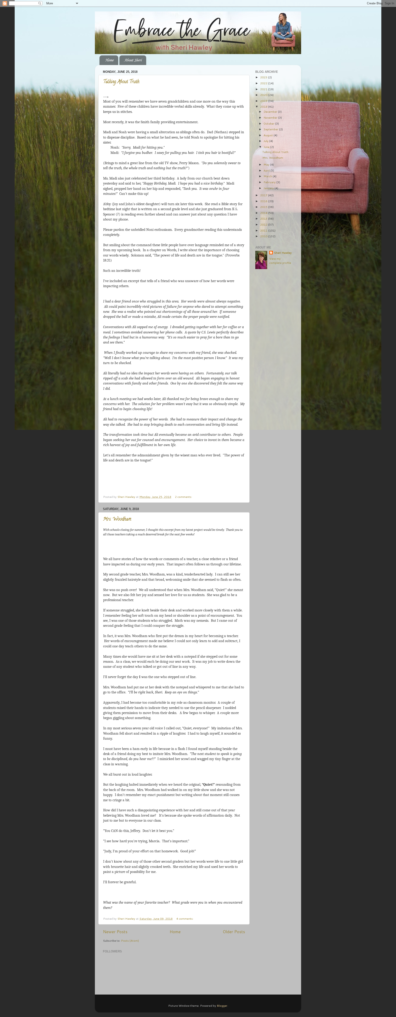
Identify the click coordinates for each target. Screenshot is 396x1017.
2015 (264, 207)
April (267, 170)
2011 (264, 230)
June (267, 147)
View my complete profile (280, 260)
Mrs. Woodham (117, 519)
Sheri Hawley (283, 253)
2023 (264, 77)
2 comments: (184, 497)
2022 (264, 83)
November (271, 117)
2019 (264, 101)
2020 (264, 95)
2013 (264, 218)
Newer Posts (115, 932)
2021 (264, 89)
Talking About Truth (121, 82)
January (269, 188)
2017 (264, 195)
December (271, 111)
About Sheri (132, 60)
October (269, 123)
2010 (264, 236)
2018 (264, 106)
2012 (264, 224)
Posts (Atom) (130, 940)
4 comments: (185, 918)
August (269, 135)
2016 (264, 201)
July (266, 141)
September (271, 129)
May (267, 164)
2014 (264, 213)
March (268, 176)
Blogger (222, 1005)
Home (109, 60)
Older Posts (234, 932)
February (270, 182)
